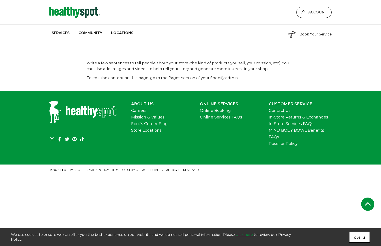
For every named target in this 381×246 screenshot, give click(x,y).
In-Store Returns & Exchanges (298, 117)
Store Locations (146, 130)
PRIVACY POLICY (96, 170)
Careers (138, 110)
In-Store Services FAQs (291, 123)
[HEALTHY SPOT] (74, 12)
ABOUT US (142, 104)
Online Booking (215, 110)
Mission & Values (147, 117)
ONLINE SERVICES (219, 104)
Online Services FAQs (221, 117)
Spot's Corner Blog (149, 123)
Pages (174, 78)
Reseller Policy (283, 143)
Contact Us (280, 110)
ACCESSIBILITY (153, 170)
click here (244, 235)
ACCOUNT (317, 12)
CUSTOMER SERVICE (290, 104)
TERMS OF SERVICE (126, 170)
